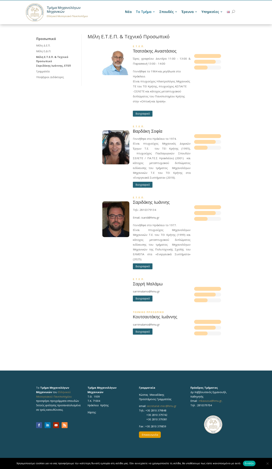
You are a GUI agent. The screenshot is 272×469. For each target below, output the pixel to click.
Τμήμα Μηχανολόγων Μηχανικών (64, 10)
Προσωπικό (46, 38)
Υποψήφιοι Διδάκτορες (50, 77)
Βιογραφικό (142, 113)
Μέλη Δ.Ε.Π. (43, 45)
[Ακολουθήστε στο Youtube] (56, 425)
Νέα (128, 12)
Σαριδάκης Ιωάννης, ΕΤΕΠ (53, 65)
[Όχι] (267, 463)
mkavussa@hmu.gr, (210, 401)
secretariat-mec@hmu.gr (161, 406)
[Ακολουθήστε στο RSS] (65, 425)
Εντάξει (249, 463)
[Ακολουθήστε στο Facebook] (39, 425)
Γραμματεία (43, 71)
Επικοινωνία (150, 434)
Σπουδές (166, 12)
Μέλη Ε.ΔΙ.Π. (43, 51)
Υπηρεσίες (210, 12)
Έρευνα (188, 12)
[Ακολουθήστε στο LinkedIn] (48, 425)
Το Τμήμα (144, 12)
